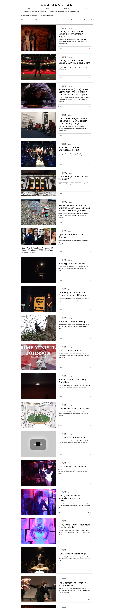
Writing (36, 19)
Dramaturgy (65, 19)
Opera (42, 19)
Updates (73, 19)
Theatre (79, 19)
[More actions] (90, 28)
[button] (66, 8)
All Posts (23, 19)
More (85, 19)
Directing (30, 19)
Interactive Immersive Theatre (53, 19)
